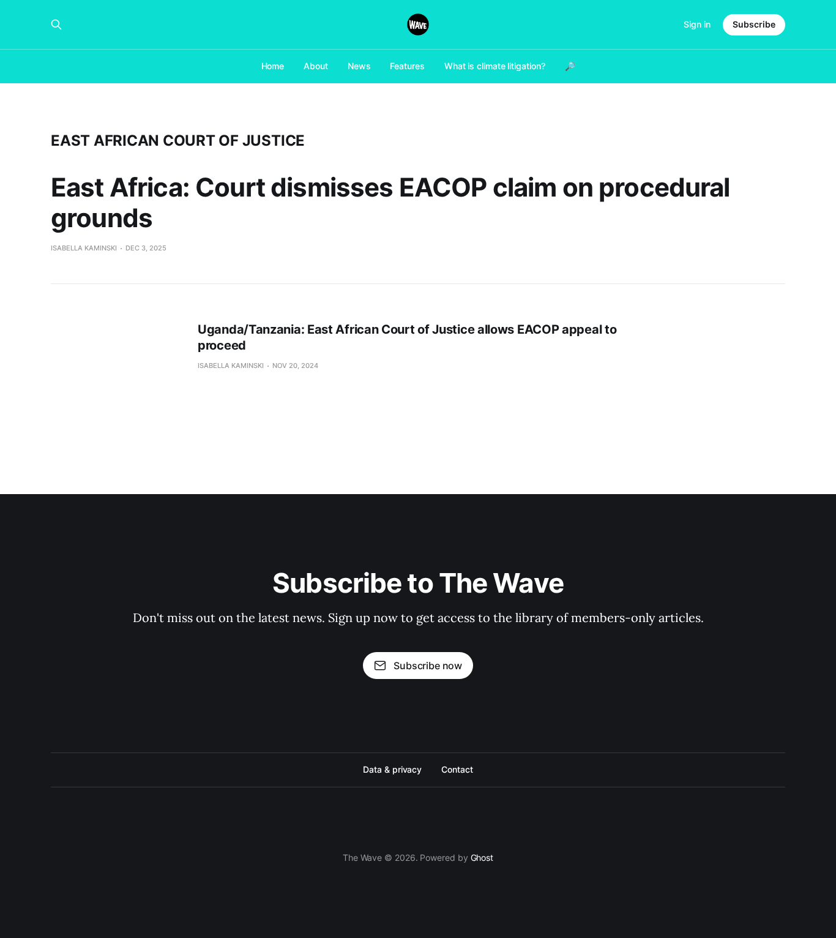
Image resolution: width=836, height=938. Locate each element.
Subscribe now (428, 665)
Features (407, 66)
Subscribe (754, 24)
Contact (456, 769)
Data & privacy (392, 769)
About (316, 66)
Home (273, 66)
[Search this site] (56, 24)
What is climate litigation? (494, 66)
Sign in (697, 24)
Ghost (482, 857)
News (359, 66)
